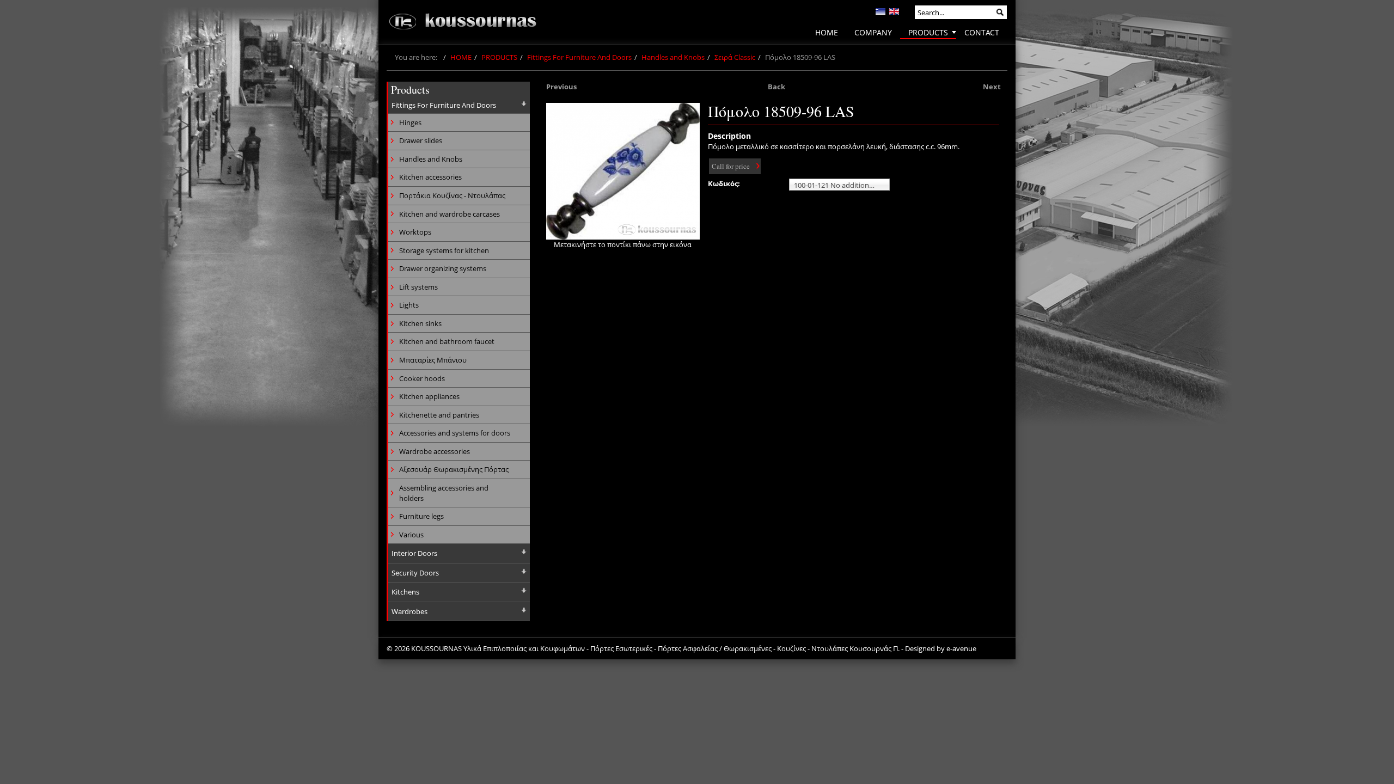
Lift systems (418, 287)
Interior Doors (414, 553)
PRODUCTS (499, 57)
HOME (461, 57)
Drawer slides (420, 140)
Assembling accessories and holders (443, 493)
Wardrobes (409, 611)
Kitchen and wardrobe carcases (449, 214)
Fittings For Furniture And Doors (579, 57)
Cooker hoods (422, 378)
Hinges (410, 122)
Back (776, 86)
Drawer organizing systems (442, 268)
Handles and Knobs (673, 57)
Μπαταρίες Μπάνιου (433, 360)
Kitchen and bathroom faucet (446, 341)
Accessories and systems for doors (454, 433)
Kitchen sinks (420, 323)
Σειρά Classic (734, 57)
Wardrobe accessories (434, 451)
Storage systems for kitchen (444, 250)
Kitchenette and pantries (439, 415)
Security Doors (415, 573)
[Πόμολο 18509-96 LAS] (623, 171)
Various (411, 535)
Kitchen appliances (429, 396)
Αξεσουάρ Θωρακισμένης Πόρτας (454, 469)
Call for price (731, 166)
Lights (409, 305)
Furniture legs (421, 516)
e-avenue (961, 648)
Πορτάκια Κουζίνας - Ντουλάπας (452, 195)
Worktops (415, 232)
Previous (561, 86)
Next (992, 86)
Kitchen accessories (430, 177)
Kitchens (405, 592)
